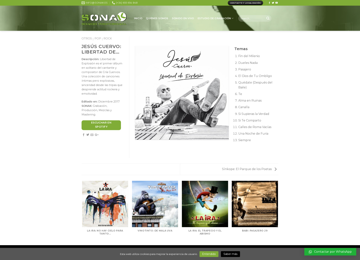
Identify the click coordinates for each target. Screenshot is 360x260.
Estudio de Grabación (214, 18)
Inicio (138, 18)
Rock (108, 38)
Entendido (209, 254)
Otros (87, 38)
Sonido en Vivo (183, 18)
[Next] (278, 212)
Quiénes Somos (157, 18)
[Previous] (82, 212)
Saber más (230, 254)
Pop (97, 38)
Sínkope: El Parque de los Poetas (247, 169)
